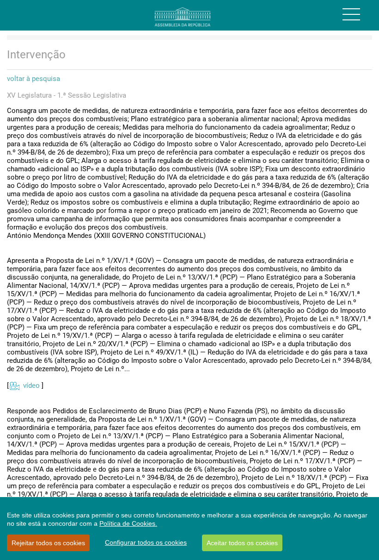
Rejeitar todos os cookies (48, 543)
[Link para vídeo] (14, 385)
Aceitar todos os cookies (242, 543)
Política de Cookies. (128, 523)
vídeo (31, 385)
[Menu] (351, 14)
